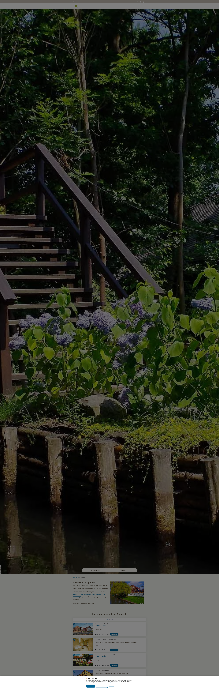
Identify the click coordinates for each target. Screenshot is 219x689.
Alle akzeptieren (91, 686)
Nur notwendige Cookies (101, 686)
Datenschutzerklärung (109, 682)
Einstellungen (111, 686)
